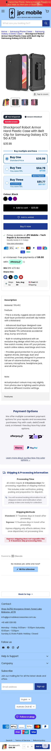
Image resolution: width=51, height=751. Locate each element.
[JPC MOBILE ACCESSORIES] (26, 13)
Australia (24, 706)
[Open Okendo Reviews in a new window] (11, 556)
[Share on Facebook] (5, 277)
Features (8, 396)
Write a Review (28, 570)
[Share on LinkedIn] (16, 277)
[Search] (46, 23)
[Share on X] (11, 277)
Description (10, 300)
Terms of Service (22, 740)
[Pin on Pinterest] (21, 277)
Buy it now (25, 226)
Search (9, 740)
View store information (15, 244)
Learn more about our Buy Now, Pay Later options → (25, 459)
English (24, 699)
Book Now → (44, 4)
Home (4, 31)
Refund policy (39, 740)
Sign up (40, 686)
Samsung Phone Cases (21, 31)
